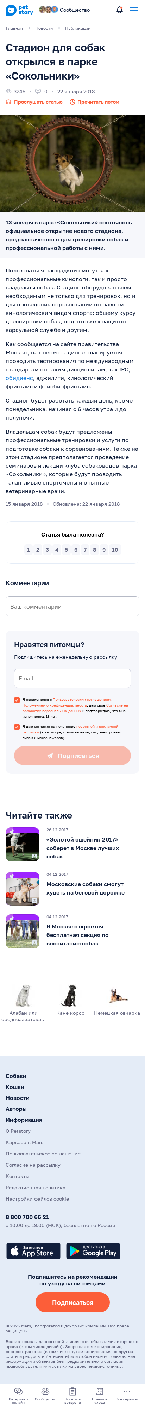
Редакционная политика (35, 1187)
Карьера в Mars (24, 1142)
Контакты (17, 1176)
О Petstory (18, 1131)
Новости (18, 1097)
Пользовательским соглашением (82, 699)
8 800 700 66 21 (27, 1216)
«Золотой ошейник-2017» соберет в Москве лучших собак (82, 848)
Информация (24, 1119)
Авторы (16, 1108)
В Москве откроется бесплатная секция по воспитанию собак (77, 935)
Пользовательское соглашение (43, 1153)
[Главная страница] (19, 14)
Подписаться (72, 1302)
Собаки (16, 1075)
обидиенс (19, 377)
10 (115, 549)
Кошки (15, 1086)
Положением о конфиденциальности (55, 705)
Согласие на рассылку (33, 1165)
